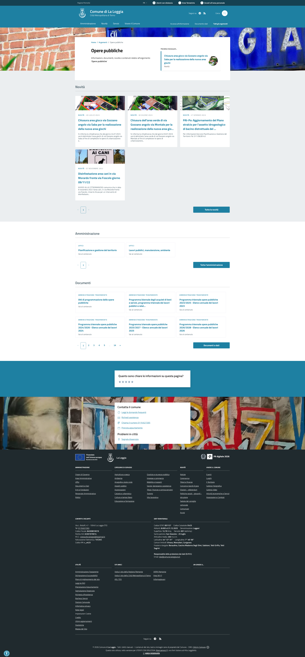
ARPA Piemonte (159, 571)
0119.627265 (83, 528)
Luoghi (209, 478)
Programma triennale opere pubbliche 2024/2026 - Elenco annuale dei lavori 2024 (97, 327)
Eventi (208, 474)
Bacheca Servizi (81, 598)
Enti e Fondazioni (82, 489)
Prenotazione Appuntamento (86, 587)
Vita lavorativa (152, 497)
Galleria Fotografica (214, 485)
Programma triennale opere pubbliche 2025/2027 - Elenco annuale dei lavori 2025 (148, 327)
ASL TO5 (118, 579)
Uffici (81, 245)
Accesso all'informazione (179, 23)
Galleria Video (211, 489)
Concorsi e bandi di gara (189, 485)
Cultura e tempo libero (123, 497)
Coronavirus (184, 478)
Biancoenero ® (162, 650)
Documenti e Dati (82, 485)
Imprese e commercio (155, 478)
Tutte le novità (211, 209)
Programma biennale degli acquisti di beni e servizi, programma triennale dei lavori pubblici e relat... (150, 303)
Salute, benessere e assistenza (159, 485)
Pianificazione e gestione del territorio (97, 250)
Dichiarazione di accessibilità (86, 575)
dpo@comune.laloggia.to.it (169, 556)
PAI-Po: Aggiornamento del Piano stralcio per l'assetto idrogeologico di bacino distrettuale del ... (204, 124)
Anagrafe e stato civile (123, 482)
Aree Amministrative (83, 478)
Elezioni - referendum (188, 489)
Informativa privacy (83, 606)
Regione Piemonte (83, 3)
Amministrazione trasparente (92, 295)
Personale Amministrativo (85, 493)
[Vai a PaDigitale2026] (215, 456)
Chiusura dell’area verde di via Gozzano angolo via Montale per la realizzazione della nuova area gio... (152, 124)
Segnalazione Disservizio (85, 590)
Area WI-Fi (157, 575)
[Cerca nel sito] (225, 13)
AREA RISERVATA (152, 653)
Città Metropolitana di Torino (102, 15)
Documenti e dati (211, 345)
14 (115, 345)
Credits (78, 617)
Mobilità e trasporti (154, 482)
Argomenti (103, 42)
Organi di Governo (82, 474)
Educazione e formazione (124, 501)
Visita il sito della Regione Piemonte (129, 571)
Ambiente (118, 478)
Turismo (150, 493)
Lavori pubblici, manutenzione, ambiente (149, 250)
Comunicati (184, 508)
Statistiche (79, 625)
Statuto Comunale (82, 602)
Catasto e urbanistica (123, 493)
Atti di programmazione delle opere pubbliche (96, 301)
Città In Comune (199, 647)
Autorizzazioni (120, 489)
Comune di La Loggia (106, 11)
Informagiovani (159, 579)
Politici (77, 497)
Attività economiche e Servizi (217, 493)
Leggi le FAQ (80, 583)
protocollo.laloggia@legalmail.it (92, 536)
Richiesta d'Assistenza (84, 594)
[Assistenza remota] (207, 647)
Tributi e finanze (186, 482)
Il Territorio (210, 482)
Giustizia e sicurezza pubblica (158, 474)
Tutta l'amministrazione (211, 265)
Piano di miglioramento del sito (87, 579)
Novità (81, 115)
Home (93, 42)
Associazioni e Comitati (215, 497)
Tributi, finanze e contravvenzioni (160, 489)
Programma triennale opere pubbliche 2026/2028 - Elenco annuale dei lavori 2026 (198, 327)
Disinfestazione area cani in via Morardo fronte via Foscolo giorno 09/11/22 (99, 177)
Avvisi (182, 512)
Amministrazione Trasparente (86, 571)
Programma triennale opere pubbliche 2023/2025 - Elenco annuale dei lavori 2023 (198, 303)
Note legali (79, 609)
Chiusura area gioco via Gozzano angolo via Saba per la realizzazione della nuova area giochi (186, 59)
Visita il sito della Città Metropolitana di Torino (133, 575)
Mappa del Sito (81, 628)
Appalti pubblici (121, 485)
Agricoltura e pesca (122, 474)
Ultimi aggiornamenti (83, 621)
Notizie (183, 474)
